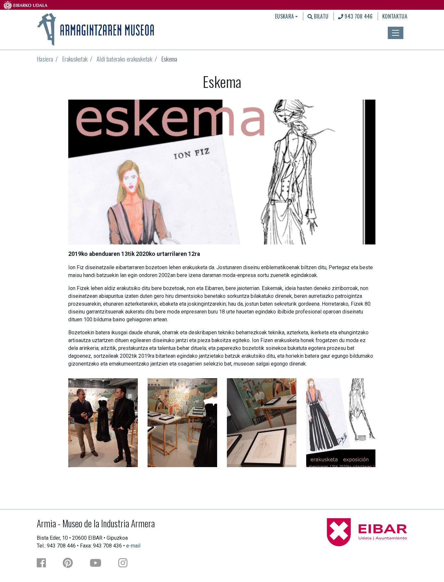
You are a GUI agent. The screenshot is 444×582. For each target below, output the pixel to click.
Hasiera (45, 58)
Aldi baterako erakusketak (124, 58)
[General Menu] (395, 32)
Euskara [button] (284, 16)
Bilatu (320, 16)
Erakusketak (75, 58)
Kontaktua (394, 16)
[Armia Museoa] (96, 29)
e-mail (133, 546)
